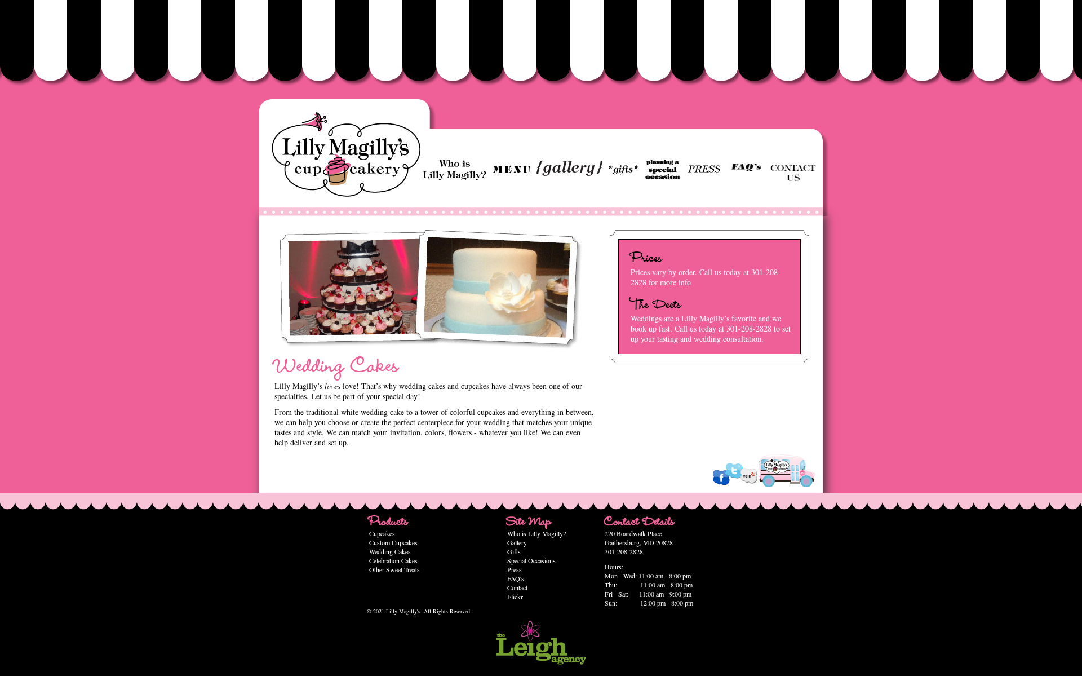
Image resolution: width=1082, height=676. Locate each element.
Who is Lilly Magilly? (536, 533)
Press (514, 569)
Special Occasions (531, 560)
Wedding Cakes (390, 551)
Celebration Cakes (393, 560)
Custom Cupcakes (393, 542)
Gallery (517, 542)
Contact (517, 587)
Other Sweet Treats (394, 569)
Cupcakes (382, 533)
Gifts (514, 551)
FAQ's (515, 578)
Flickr (515, 596)
